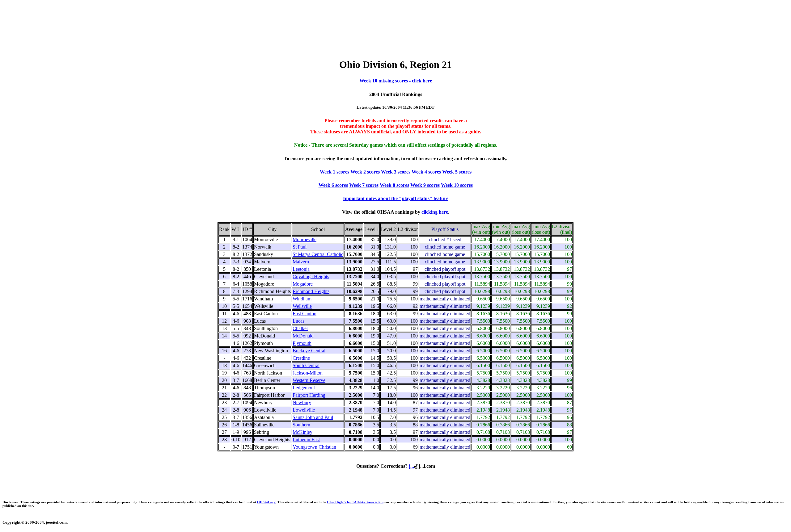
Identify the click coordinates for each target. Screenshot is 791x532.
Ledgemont (304, 387)
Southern (301, 424)
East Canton (304, 313)
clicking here (434, 212)
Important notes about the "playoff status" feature (395, 198)
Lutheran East (306, 439)
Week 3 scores (395, 171)
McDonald (303, 335)
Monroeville (304, 239)
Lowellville (304, 410)
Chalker (300, 328)
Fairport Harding (309, 395)
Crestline (301, 358)
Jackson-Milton (308, 372)
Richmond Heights (311, 291)
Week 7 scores (364, 185)
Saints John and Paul (313, 417)
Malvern (301, 261)
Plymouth (302, 343)
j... (411, 466)
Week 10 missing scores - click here (395, 80)
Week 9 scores (425, 185)
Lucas (298, 321)
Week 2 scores (365, 171)
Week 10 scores (457, 185)
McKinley (302, 432)
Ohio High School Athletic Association (355, 502)
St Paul (300, 246)
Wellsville (302, 306)
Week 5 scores (457, 171)
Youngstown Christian (314, 447)
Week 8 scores (394, 185)
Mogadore (303, 284)
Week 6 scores (333, 185)
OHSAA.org (266, 502)
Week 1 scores (334, 171)
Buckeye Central (309, 350)
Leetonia (301, 269)
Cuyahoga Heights (311, 276)
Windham (302, 298)
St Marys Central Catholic (318, 254)
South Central (306, 365)
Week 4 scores (426, 171)
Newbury (302, 402)
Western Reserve (309, 380)
